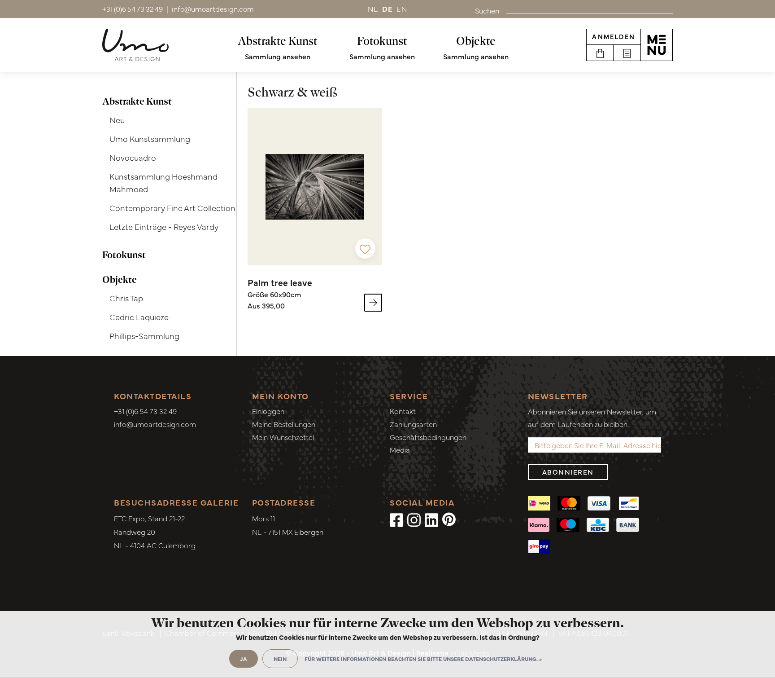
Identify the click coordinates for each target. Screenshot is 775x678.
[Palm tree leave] (315, 186)
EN (401, 8)
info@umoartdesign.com (155, 424)
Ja (243, 658)
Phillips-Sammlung (144, 335)
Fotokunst (382, 41)
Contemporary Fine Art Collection (172, 207)
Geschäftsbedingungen (428, 437)
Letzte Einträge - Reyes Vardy (163, 226)
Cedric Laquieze (139, 316)
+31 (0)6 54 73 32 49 (145, 411)
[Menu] (656, 44)
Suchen (487, 10)
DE (387, 8)
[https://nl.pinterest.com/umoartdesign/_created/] (449, 519)
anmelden (613, 36)
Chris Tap (126, 298)
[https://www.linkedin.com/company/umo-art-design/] (431, 519)
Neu (117, 119)
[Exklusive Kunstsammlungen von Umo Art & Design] (135, 45)
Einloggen (268, 411)
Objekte (476, 41)
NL (373, 8)
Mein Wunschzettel (283, 437)
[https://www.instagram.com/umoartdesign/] (414, 519)
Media (400, 449)
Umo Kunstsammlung (149, 138)
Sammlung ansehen (277, 56)
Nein (280, 658)
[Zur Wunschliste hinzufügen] (365, 248)
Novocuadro (132, 157)
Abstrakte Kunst (278, 41)
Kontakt (403, 411)
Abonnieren (568, 471)
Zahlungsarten (413, 424)
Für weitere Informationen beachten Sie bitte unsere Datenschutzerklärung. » (423, 658)
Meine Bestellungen (283, 424)
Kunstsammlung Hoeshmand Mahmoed (163, 183)
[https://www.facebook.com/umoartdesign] (396, 519)
